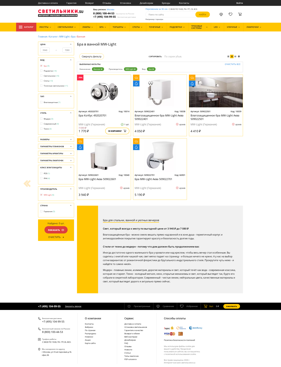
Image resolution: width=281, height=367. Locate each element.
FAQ (126, 343)
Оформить (231, 306)
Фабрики (89, 327)
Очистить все (232, 64)
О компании (93, 318)
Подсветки (50, 71)
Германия (49, 211)
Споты (48, 81)
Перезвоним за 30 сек (156, 9)
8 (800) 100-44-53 (113, 13)
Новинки (89, 336)
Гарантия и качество (133, 330)
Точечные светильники (56, 86)
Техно (48, 129)
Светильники (51, 76)
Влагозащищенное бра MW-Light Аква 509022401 (159, 117)
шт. (211, 306)
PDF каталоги (130, 359)
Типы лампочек (131, 356)
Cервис (129, 318)
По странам (90, 330)
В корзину (115, 131)
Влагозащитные (52, 102)
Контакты (184, 2)
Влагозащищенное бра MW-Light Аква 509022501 (215, 117)
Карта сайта (90, 343)
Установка (125, 2)
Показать (54, 230)
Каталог (29, 27)
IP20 (47, 173)
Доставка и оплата (48, 2)
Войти (239, 3)
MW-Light (64, 36)
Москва (110, 9)
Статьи (127, 352)
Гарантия (71, 2)
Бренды (166, 2)
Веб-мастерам (130, 336)
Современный (51, 124)
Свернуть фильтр (91, 56)
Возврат (89, 2)
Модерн (48, 119)
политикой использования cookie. (180, 354)
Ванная (97, 69)
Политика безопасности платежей (179, 340)
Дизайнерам (146, 2)
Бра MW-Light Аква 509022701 (153, 179)
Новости (128, 349)
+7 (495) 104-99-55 (114, 16)
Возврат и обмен (132, 333)
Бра (73, 36)
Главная (42, 36)
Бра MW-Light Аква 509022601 (97, 179)
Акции (88, 340)
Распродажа (90, 333)
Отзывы (107, 2)
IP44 (47, 178)
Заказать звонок (73, 306)
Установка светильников (135, 327)
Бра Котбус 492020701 (93, 115)
